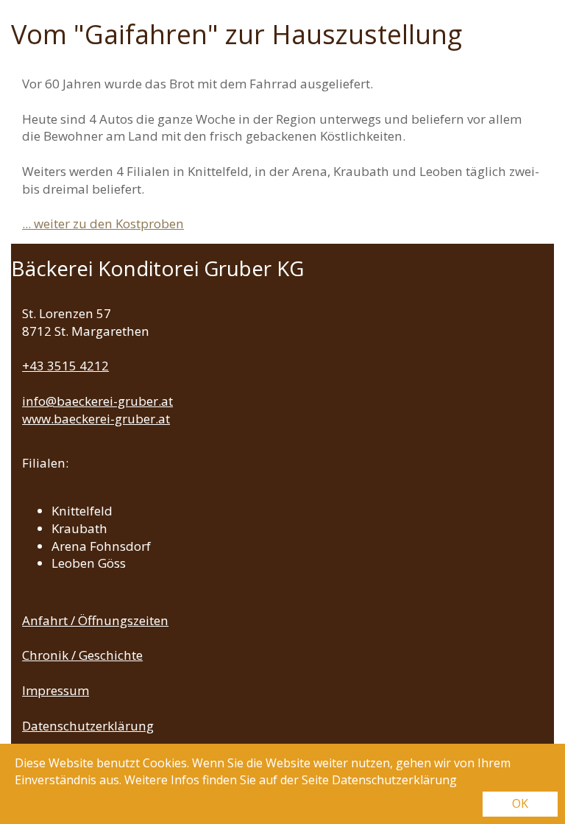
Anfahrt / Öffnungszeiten (95, 620)
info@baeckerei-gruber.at (97, 400)
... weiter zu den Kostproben (103, 223)
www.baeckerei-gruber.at (96, 418)
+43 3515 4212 (65, 365)
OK (520, 803)
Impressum (55, 690)
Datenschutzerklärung (88, 725)
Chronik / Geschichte (82, 655)
